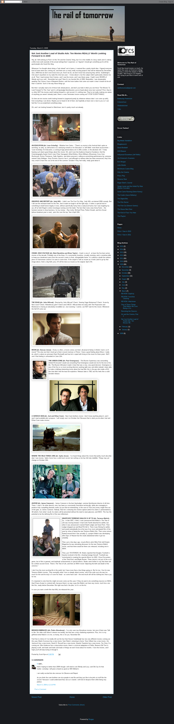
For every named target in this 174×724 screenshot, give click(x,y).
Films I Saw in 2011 (124, 235)
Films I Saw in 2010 (124, 231)
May (123, 288)
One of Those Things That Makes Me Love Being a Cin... (129, 306)
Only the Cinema (123, 172)
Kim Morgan (121, 162)
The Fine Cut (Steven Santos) (127, 206)
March (124, 291)
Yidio (119, 109)
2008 (122, 333)
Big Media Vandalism (124, 140)
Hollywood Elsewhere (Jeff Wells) (128, 155)
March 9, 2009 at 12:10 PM (46, 685)
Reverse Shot (122, 179)
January (125, 329)
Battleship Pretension (124, 98)
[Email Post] (58, 654)
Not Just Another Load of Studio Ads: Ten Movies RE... (129, 321)
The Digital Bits (122, 199)
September (126, 276)
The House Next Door (124, 209)
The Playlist (121, 216)
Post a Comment (40, 689)
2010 (122, 261)
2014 (122, 249)
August (124, 279)
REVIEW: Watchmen (128, 301)
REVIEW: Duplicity (127, 294)
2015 (122, 246)
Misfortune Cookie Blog (125, 169)
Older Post (107, 697)
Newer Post (36, 697)
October (125, 273)
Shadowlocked (122, 105)
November (125, 270)
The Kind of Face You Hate (126, 213)
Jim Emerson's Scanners (126, 158)
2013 (122, 252)
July (123, 282)
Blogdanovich (122, 144)
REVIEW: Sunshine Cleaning (128, 298)
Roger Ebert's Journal (124, 183)
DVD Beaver (121, 151)
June (124, 285)
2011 (122, 258)
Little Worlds (121, 165)
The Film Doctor (122, 202)
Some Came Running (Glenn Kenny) (129, 192)
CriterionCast (121, 102)
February (125, 327)
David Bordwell (122, 148)
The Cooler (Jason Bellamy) (126, 195)
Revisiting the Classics (129, 311)
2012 (122, 255)
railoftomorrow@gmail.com (126, 88)
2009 (122, 264)
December (125, 267)
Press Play (121, 176)
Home (72, 697)
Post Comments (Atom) (76, 705)
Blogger (91, 719)
